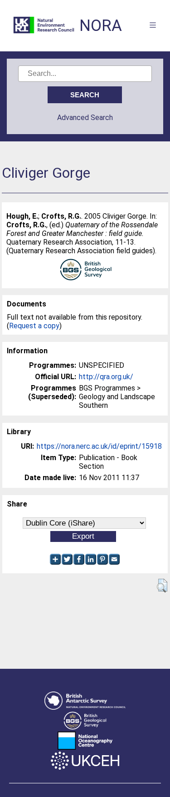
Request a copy (34, 325)
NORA (100, 25)
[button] (162, 585)
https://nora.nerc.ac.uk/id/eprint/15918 (99, 446)
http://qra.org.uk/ (106, 376)
